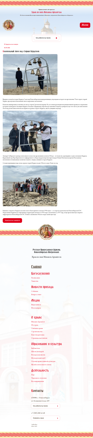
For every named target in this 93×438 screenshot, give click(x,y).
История (34, 325)
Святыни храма (37, 328)
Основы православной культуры (43, 361)
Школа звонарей (37, 351)
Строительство (36, 331)
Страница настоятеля (39, 338)
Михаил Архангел (38, 321)
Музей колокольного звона (41, 364)
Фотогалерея (36, 308)
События (34, 291)
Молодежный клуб (38, 358)
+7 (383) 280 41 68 (38, 413)
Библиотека (35, 348)
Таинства (34, 281)
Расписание (35, 278)
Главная (36, 267)
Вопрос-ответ (36, 294)
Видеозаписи (36, 304)
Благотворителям (37, 335)
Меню (85, 25)
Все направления (37, 381)
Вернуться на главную (12, 220)
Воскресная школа (38, 355)
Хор (32, 374)
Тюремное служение (39, 378)
